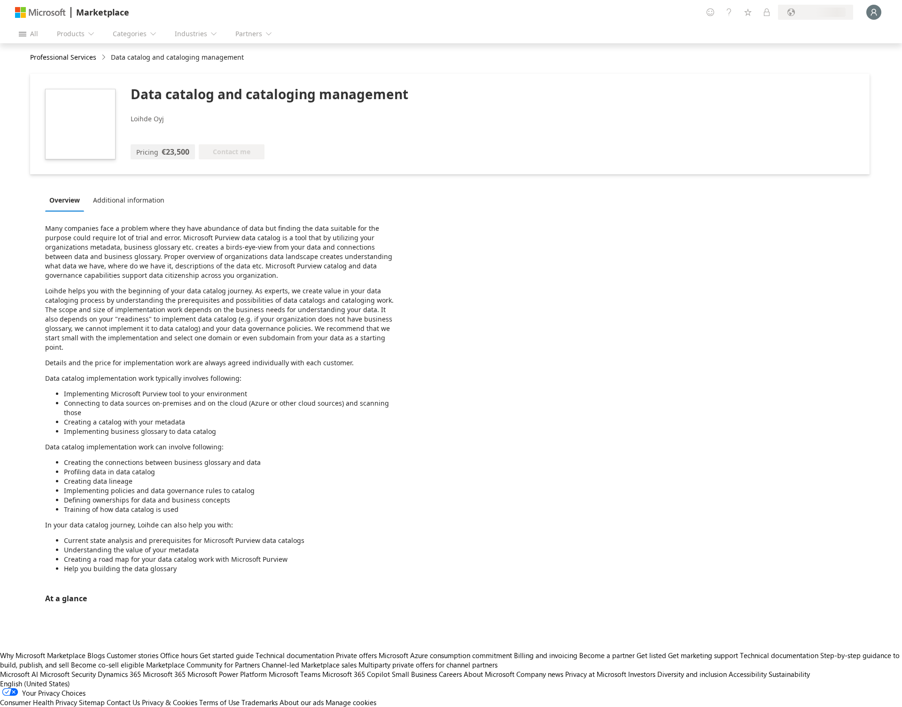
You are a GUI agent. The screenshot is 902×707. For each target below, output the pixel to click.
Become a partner (607, 655)
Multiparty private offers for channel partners (428, 664)
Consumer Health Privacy (38, 702)
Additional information (128, 200)
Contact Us (123, 702)
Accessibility (748, 674)
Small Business (414, 674)
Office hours (179, 655)
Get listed (651, 655)
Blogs (96, 655)
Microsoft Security (68, 674)
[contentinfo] (104, 57)
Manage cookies (351, 702)
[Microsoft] (40, 12)
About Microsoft (489, 674)
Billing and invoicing (545, 655)
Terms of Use (219, 702)
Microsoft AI (19, 674)
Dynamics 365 (119, 674)
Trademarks (259, 702)
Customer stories (132, 655)
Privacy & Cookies (169, 702)
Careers (450, 674)
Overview (64, 200)
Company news (539, 674)
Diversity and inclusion (692, 674)
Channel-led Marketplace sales (309, 664)
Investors (641, 674)
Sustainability (789, 674)
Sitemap (92, 702)
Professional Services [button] (63, 57)
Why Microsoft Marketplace (43, 655)
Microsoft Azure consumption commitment (446, 655)
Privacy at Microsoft (595, 674)
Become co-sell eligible (107, 664)
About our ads (302, 702)
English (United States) (35, 683)
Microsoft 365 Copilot (356, 674)
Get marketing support (703, 655)
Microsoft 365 (164, 674)
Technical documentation (295, 655)
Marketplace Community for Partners (203, 664)
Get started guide (227, 655)
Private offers (356, 655)
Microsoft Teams (294, 674)
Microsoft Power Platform (227, 674)
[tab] (67, 199)
